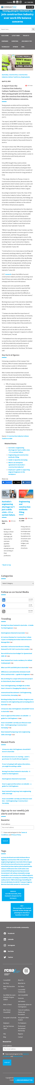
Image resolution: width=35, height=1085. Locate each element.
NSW (8, 871)
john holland (23, 866)
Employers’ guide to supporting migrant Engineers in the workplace (19, 472)
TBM (12, 880)
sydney (30, 878)
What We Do (21, 983)
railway (15, 873)
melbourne (10, 869)
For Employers (22, 1023)
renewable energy (24, 873)
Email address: (5, 824)
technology (18, 880)
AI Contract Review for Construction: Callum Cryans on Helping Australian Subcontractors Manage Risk (16, 639)
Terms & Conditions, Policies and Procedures (24, 1012)
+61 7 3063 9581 (28, 2)
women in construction (21, 884)
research (8, 274)
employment (25, 77)
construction (13, 75)
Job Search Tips (26, 41)
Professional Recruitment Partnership (21, 1028)
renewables (5, 875)
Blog (4, 1037)
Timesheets (9, 2)
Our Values (21, 987)
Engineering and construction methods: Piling (24, 507)
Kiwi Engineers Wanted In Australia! (14, 633)
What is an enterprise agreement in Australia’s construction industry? (16, 465)
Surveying (14, 41)
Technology (5, 47)
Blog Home (4, 36)
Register (20, 1034)
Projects (26, 36)
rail (11, 873)
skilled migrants (27, 875)
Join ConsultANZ (23, 995)
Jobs (22, 47)
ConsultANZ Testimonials (21, 991)
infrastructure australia (22, 864)
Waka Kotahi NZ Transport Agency (20, 882)
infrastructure (9, 864)
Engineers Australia (16, 862)
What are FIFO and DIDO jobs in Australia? (16, 668)
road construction (15, 875)
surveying (15, 878)
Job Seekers (21, 1001)
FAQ (4, 1034)
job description (14, 866)
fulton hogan (27, 862)
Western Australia (7, 884)
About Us (21, 980)
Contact (20, 1037)
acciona (3, 857)
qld (11, 871)
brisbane (23, 857)
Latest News (16, 36)
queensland (17, 871)
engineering (5, 862)
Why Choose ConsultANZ (7, 1011)
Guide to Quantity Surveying (17, 460)
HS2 (2, 864)
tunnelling (25, 880)
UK (30, 880)
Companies (4, 41)
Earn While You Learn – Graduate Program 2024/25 (9, 997)
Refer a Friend (7, 1005)
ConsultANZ (6, 980)
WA (8, 882)
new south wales (20, 869)
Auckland (10, 857)
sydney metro (5, 880)
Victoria (3, 882)
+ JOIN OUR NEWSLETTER (23, 1080)
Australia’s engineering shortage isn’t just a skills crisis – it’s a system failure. (19, 450)
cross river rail (24, 860)
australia (5, 75)
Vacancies (21, 998)
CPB (17, 860)
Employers (6, 1023)
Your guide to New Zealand (23, 1019)
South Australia (6, 878)
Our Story (6, 983)
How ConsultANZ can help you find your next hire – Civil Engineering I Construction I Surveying (16, 725)
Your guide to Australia (9, 1018)
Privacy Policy (16, 835)
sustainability (23, 878)
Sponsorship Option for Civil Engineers (25, 1006)
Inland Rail (4, 866)
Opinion (15, 47)
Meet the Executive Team (9, 988)
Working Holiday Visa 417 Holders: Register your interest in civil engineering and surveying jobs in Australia (17, 702)
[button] (30, 7)
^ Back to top (6, 565)
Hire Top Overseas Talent (8, 1027)
